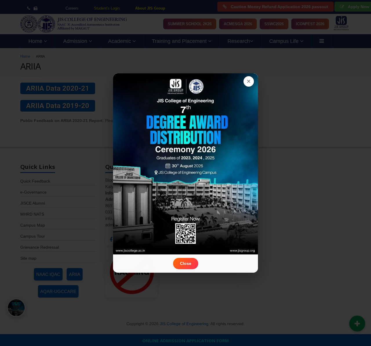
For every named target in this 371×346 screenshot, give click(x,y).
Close (185, 263)
